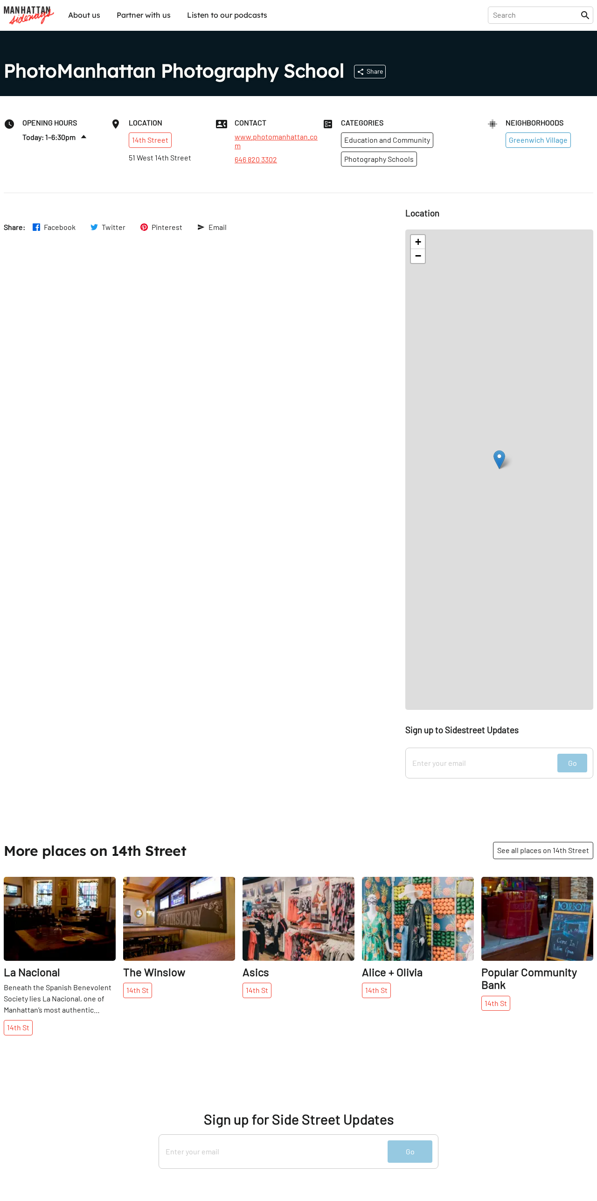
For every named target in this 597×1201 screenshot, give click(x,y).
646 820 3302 (256, 159)
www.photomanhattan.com (276, 140)
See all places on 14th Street (543, 850)
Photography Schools (379, 158)
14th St (18, 1027)
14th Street (150, 139)
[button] (499, 459)
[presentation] (536, 15)
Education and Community (387, 139)
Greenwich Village (538, 139)
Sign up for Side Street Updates (299, 1119)
